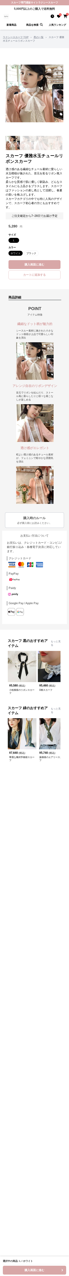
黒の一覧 (39, 37)
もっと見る (56, 643)
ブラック (31, 253)
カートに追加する (34, 274)
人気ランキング (57, 24)
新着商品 (11, 24)
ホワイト (16, 253)
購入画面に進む (34, 264)
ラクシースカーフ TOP (15, 37)
